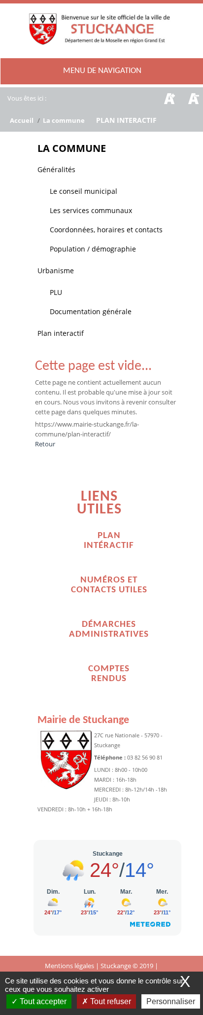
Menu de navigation (102, 71)
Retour (45, 443)
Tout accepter (42, 1001)
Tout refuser (109, 1001)
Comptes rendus (109, 674)
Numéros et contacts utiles (109, 585)
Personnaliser (170, 1001)
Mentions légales (70, 965)
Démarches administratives (109, 629)
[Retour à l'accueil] (101, 39)
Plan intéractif (109, 540)
